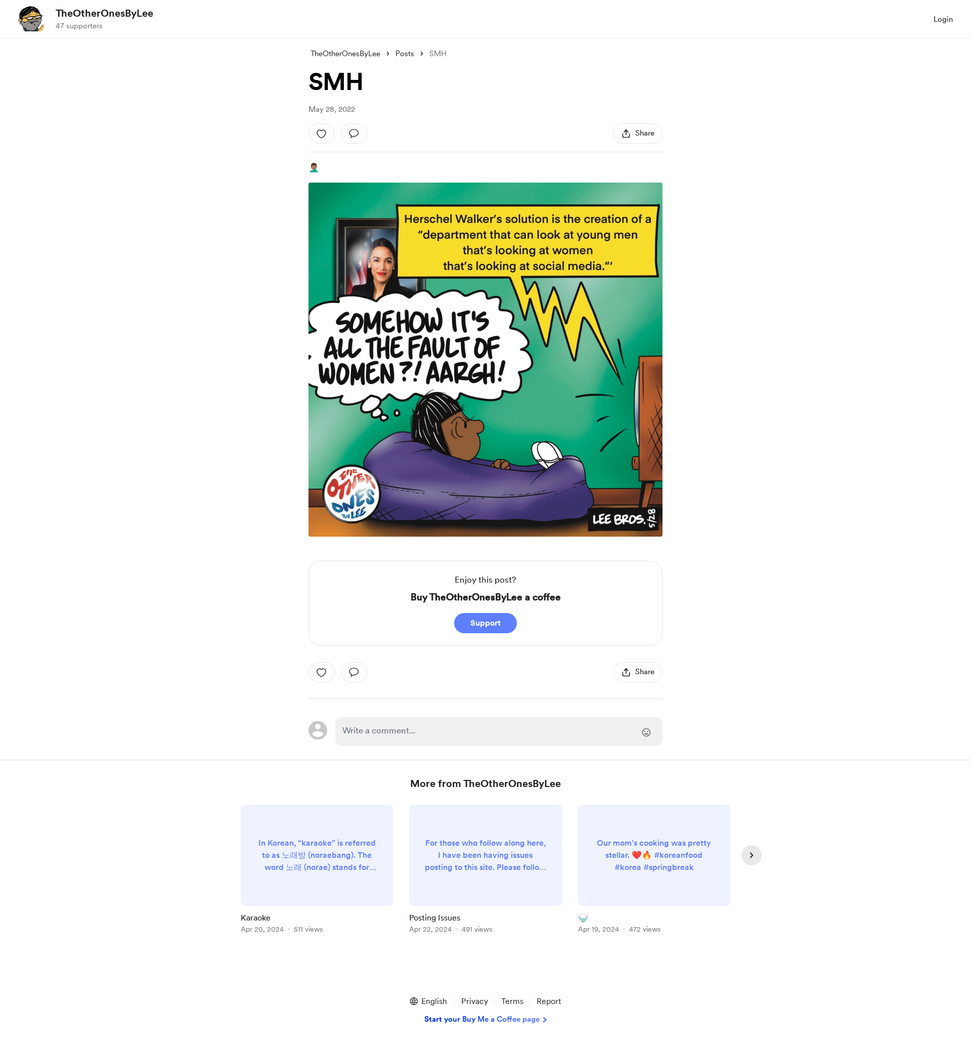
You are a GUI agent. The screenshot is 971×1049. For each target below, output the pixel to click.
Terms (512, 1001)
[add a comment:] (354, 133)
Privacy (474, 1001)
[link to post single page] (317, 871)
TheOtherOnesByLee (104, 13)
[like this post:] (321, 133)
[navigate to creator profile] (30, 18)
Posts (404, 53)
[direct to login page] (499, 731)
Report (549, 1001)
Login (943, 19)
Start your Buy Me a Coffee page (482, 1019)
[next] (751, 855)
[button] (428, 1001)
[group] (317, 871)
